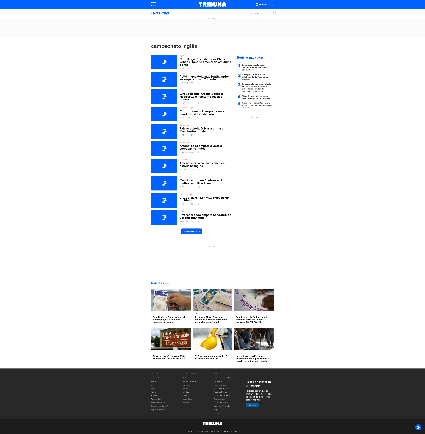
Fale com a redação (221, 385)
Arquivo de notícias (158, 410)
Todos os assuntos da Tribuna (162, 406)
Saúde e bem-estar (158, 403)
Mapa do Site (218, 410)
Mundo (153, 388)
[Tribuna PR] (212, 423)
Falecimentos (156, 399)
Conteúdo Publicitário (222, 406)
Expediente (218, 381)
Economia (154, 395)
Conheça (252, 405)
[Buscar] (274, 13)
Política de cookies (221, 403)
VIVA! (184, 378)
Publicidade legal (220, 392)
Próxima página (190, 231)
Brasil (153, 385)
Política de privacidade (222, 395)
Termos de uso (219, 399)
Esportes (186, 385)
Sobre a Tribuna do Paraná (223, 378)
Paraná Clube (187, 399)
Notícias (161, 13)
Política (153, 392)
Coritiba (185, 395)
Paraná (153, 381)
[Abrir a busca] (271, 4)
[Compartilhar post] (198, 68)
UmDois (185, 388)
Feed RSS (217, 413)
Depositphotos (188, 403)
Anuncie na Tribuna (221, 388)
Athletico (186, 392)
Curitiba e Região (157, 378)
